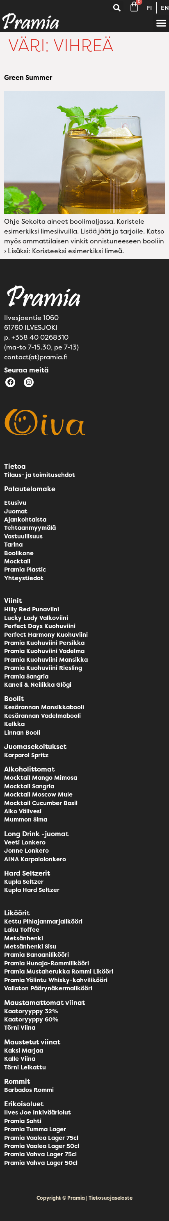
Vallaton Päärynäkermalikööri (48, 988)
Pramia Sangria (26, 676)
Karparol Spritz (26, 755)
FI (149, 8)
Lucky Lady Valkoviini (36, 618)
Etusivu (15, 503)
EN (165, 8)
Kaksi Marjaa (23, 1050)
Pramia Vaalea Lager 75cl (41, 1138)
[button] (116, 8)
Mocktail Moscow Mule (38, 794)
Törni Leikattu (25, 1067)
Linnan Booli (22, 733)
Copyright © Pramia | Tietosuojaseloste (84, 1197)
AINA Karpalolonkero (35, 859)
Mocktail (17, 561)
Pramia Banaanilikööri (36, 955)
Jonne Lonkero (26, 851)
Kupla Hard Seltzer (31, 890)
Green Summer (28, 77)
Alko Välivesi (22, 811)
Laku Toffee (21, 930)
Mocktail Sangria (29, 786)
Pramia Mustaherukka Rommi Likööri (58, 971)
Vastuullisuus (23, 536)
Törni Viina (19, 1028)
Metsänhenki (23, 938)
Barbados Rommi (29, 1090)
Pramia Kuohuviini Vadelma (44, 651)
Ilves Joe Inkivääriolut (37, 1112)
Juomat (15, 511)
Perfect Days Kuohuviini (39, 626)
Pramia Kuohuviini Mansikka (46, 660)
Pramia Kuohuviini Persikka (44, 643)
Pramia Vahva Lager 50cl (41, 1163)
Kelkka (14, 724)
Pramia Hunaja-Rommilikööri (46, 963)
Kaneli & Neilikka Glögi (37, 685)
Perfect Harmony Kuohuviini (46, 635)
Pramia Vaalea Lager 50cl (41, 1146)
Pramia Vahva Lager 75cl (40, 1154)
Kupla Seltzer (23, 882)
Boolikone (19, 553)
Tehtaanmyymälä (30, 528)
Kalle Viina (19, 1059)
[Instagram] (29, 382)
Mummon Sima (25, 819)
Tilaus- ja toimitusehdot (39, 475)
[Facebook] (10, 382)
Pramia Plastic (25, 569)
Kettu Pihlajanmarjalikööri (43, 921)
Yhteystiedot (23, 578)
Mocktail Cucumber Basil (41, 803)
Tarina (13, 544)
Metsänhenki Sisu (30, 946)
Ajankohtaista (25, 519)
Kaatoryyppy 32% (31, 1011)
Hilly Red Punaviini (31, 609)
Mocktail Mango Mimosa (40, 778)
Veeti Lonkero (25, 842)
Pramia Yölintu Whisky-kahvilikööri (55, 980)
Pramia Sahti (22, 1121)
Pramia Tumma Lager (35, 1129)
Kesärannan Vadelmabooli (42, 716)
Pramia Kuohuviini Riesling (43, 668)
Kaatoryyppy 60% (31, 1019)
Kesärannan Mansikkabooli (44, 707)
